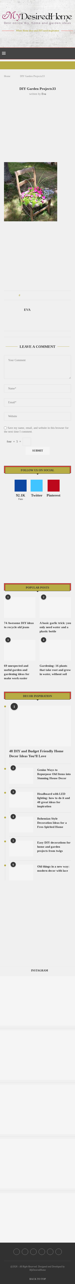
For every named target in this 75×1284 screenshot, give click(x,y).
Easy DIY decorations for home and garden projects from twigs (54, 846)
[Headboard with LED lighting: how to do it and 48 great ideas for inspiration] (21, 800)
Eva (44, 93)
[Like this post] (22, 295)
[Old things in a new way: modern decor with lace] (21, 872)
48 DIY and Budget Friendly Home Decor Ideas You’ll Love (36, 753)
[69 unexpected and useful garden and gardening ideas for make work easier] (19, 650)
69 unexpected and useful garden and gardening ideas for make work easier (16, 672)
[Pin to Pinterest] (34, 295)
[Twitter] (29, 38)
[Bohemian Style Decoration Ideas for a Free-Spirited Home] (21, 824)
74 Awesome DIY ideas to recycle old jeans (19, 625)
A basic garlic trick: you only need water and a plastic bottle (55, 627)
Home (7, 76)
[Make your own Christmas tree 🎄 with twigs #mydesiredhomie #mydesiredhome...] (37, 1032)
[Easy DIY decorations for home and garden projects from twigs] (21, 848)
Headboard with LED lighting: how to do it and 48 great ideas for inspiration (53, 800)
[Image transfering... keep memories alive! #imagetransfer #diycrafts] (37, 978)
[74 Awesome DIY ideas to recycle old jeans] (19, 607)
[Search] (71, 53)
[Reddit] (51, 38)
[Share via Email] (53, 295)
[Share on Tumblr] (38, 295)
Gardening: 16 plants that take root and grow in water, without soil (55, 670)
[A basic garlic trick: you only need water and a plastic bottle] (55, 607)
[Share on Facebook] (27, 295)
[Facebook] (23, 38)
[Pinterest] (40, 38)
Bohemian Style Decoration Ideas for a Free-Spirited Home (52, 822)
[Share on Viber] (50, 295)
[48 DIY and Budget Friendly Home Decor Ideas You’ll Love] (40, 726)
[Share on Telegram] (46, 295)
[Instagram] (35, 38)
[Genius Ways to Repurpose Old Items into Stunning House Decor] (21, 776)
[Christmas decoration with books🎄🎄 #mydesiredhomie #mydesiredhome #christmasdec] (37, 1086)
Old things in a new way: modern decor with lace (53, 868)
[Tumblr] (46, 38)
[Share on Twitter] (31, 295)
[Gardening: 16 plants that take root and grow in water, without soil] (55, 650)
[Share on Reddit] (42, 295)
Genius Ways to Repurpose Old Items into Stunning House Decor (54, 774)
